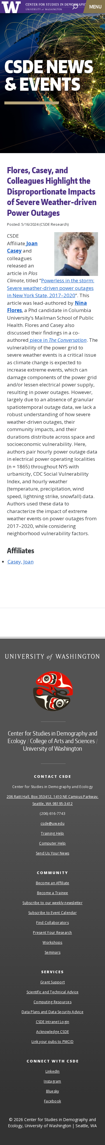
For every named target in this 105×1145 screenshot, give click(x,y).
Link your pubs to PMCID (53, 1041)
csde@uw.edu (52, 823)
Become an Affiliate (52, 882)
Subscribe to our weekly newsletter (52, 902)
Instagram (52, 1081)
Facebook (52, 1101)
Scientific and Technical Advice (53, 992)
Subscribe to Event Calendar (52, 912)
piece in (58, 340)
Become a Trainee (52, 892)
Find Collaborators (52, 922)
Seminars (52, 952)
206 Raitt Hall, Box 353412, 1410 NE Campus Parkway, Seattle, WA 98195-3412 (53, 800)
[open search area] (75, 6)
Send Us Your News (52, 853)
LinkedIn (53, 1071)
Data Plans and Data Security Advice (52, 1011)
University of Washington (12, 6)
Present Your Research (52, 932)
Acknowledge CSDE (52, 1031)
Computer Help (52, 843)
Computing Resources (52, 1001)
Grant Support (52, 982)
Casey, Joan (21, 561)
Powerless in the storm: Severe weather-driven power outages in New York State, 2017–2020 (50, 288)
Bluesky (52, 1091)
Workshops (52, 942)
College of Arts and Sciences (62, 741)
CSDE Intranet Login (52, 1021)
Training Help (52, 833)
